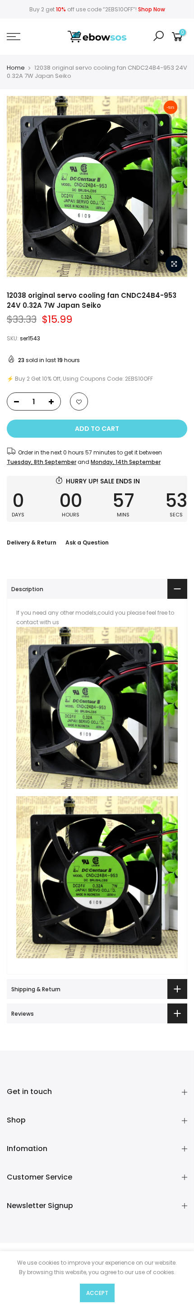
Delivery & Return (31, 542)
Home (16, 68)
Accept (97, 1293)
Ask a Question (87, 542)
